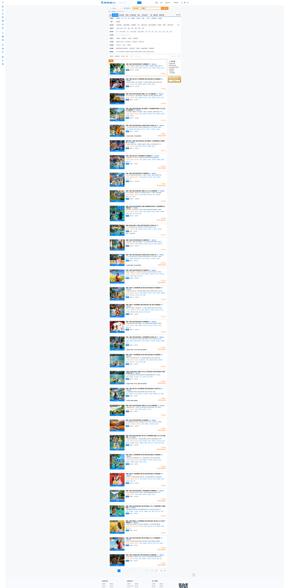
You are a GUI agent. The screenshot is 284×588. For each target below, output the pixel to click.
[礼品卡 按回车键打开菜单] (3, 48)
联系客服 (176, 2)
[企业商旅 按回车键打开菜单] (3, 57)
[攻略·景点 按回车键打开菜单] (3, 36)
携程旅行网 (108, 2)
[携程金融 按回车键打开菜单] (3, 52)
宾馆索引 (104, 583)
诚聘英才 (161, 586)
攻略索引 (111, 583)
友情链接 (136, 583)
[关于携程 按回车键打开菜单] (3, 64)
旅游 (109, 11)
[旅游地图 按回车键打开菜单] (3, 40)
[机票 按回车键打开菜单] (3, 10)
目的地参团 (121, 15)
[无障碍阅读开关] (184, 2)
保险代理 (136, 586)
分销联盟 (128, 583)
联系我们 (153, 586)
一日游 (150, 15)
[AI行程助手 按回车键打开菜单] (3, 32)
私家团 (127, 15)
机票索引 (104, 586)
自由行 (138, 15)
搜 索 (165, 8)
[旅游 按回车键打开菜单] (3, 17)
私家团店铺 (161, 15)
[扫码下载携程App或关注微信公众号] (182, 2)
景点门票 (178, 14)
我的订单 (168, 2)
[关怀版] (187, 2)
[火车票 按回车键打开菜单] (3, 13)
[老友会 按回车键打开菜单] (3, 60)
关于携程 (153, 583)
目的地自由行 (145, 15)
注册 (161, 2)
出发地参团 (135, 8)
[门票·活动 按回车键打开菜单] (3, 20)
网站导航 (111, 586)
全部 (110, 15)
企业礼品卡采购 (130, 586)
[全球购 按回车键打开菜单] (3, 44)
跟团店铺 (155, 15)
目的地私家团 (133, 15)
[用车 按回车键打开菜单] (3, 27)
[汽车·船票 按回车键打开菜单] (3, 24)
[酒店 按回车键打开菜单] (3, 6)
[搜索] (139, 2)
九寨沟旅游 (113, 11)
